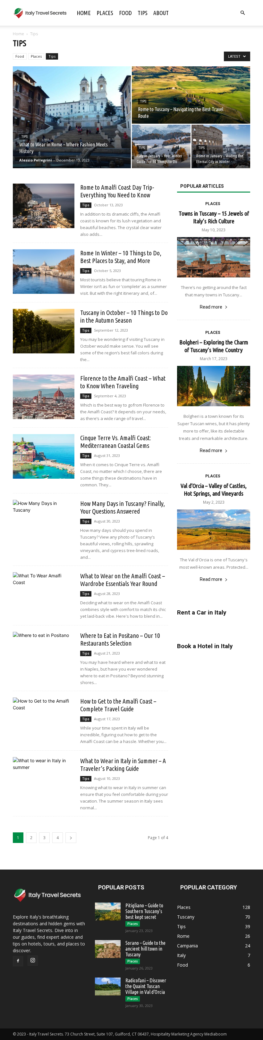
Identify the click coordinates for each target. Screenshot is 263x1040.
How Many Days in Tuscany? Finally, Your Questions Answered (122, 507)
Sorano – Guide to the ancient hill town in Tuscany (145, 948)
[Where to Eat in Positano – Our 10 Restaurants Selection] (43, 654)
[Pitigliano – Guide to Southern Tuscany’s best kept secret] (108, 911)
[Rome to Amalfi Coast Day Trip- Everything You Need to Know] (43, 206)
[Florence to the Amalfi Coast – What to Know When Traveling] (43, 397)
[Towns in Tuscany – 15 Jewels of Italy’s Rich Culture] (213, 257)
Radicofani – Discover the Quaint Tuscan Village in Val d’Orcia (145, 986)
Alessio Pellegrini (35, 160)
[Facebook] (18, 961)
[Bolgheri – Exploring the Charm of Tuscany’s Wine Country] (213, 386)
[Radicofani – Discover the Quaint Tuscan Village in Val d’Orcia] (108, 986)
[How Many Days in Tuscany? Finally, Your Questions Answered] (43, 522)
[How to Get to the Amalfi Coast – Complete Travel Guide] (43, 719)
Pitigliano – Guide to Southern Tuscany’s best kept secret (144, 911)
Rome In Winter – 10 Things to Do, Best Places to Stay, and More (120, 256)
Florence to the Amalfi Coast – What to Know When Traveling (122, 382)
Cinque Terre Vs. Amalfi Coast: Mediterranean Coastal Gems (115, 441)
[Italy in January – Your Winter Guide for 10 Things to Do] (161, 147)
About (161, 13)
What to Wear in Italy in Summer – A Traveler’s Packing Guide (123, 764)
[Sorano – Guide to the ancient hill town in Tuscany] (108, 949)
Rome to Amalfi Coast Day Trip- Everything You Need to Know (117, 191)
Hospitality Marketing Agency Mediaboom (189, 1034)
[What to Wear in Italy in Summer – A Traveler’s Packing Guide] (43, 779)
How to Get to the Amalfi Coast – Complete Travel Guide (118, 705)
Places (105, 13)
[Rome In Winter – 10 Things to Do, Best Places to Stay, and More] (43, 271)
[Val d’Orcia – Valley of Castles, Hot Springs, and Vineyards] (213, 529)
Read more (211, 307)
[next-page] (70, 837)
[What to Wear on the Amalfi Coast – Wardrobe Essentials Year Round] (43, 594)
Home (84, 13)
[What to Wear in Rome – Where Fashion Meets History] (72, 117)
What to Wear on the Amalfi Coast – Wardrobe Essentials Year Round (122, 579)
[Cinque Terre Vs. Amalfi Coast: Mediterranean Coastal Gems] (43, 456)
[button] (242, 13)
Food (125, 13)
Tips (143, 13)
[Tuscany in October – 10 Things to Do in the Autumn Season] (43, 331)
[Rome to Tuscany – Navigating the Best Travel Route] (191, 95)
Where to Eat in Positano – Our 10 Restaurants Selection (120, 639)
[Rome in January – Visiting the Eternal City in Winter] (220, 147)
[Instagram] (33, 960)
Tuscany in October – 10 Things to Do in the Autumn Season (124, 316)
